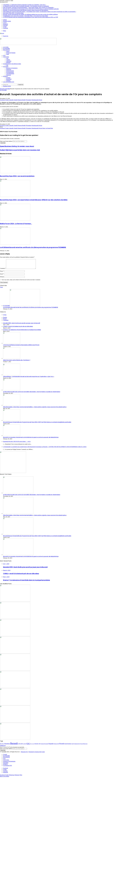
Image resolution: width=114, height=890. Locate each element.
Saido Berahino (68, 743)
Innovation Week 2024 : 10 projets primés (13, 13)
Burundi (14, 743)
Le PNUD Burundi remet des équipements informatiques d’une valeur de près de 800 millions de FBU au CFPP (30, 17)
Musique (8, 62)
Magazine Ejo (24, 751)
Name (2, 271)
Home (1, 88)
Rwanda (61, 743)
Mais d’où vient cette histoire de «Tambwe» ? (16, 360)
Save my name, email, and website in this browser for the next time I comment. (21, 279)
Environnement (10, 72)
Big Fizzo (2, 743)
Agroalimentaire (10, 73)
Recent (5, 318)
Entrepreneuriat (10, 70)
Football (8, 77)
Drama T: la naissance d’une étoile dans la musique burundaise (22, 330)
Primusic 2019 (56, 743)
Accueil (6, 47)
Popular (5, 317)
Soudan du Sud (77, 743)
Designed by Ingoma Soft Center (37, 751)
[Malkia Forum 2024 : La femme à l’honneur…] (15, 220)
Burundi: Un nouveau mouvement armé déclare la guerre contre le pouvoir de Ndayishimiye (25, 10)
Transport (8, 75)
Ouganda (50, 743)
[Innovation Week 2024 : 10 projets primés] (15, 704)
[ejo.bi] (2, 33)
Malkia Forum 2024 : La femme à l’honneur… (16, 224)
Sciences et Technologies (12, 63)
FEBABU (36, 743)
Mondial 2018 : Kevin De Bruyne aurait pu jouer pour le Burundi (21, 323)
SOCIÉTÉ (5, 66)
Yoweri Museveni (83, 743)
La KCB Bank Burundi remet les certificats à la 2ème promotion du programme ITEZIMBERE (33, 247)
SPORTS (5, 76)
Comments (5, 320)
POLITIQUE (6, 50)
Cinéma (8, 59)
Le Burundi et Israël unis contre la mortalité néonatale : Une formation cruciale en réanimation (26, 6)
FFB (39, 743)
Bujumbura (7, 743)
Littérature (8, 61)
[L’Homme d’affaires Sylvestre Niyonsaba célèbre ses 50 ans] (11, 343)
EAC (4, 55)
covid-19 (24, 743)
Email (2, 274)
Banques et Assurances (11, 68)
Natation (8, 80)
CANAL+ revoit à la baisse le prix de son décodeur (18, 326)
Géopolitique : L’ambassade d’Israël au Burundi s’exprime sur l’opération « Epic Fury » (24, 4)
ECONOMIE (6, 48)
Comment (3, 268)
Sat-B (73, 743)
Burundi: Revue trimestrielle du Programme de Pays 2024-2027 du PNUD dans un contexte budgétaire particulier (31, 8)
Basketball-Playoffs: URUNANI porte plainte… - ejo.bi (16, 441)
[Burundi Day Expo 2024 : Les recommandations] (15, 172)
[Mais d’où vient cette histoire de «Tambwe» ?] (11, 358)
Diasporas (8, 69)
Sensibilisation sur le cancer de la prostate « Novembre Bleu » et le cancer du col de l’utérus (25, 15)
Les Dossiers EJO (8, 82)
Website (2, 276)
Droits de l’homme (10, 52)
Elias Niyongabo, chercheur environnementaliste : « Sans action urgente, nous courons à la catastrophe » (28, 7)
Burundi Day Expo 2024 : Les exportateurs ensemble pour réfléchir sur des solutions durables (33, 200)
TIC (7, 65)
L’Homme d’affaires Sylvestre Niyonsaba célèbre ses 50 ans (21, 345)
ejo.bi (33, 743)
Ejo (31, 743)
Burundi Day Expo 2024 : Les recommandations (17, 176)
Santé (7, 54)
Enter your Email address (6, 141)
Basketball (8, 79)
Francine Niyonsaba (44, 743)
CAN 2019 (20, 743)
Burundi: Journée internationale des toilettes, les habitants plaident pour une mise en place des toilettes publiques (30, 14)
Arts (7, 58)
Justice (7, 51)
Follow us (3, 745)
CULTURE (6, 57)
